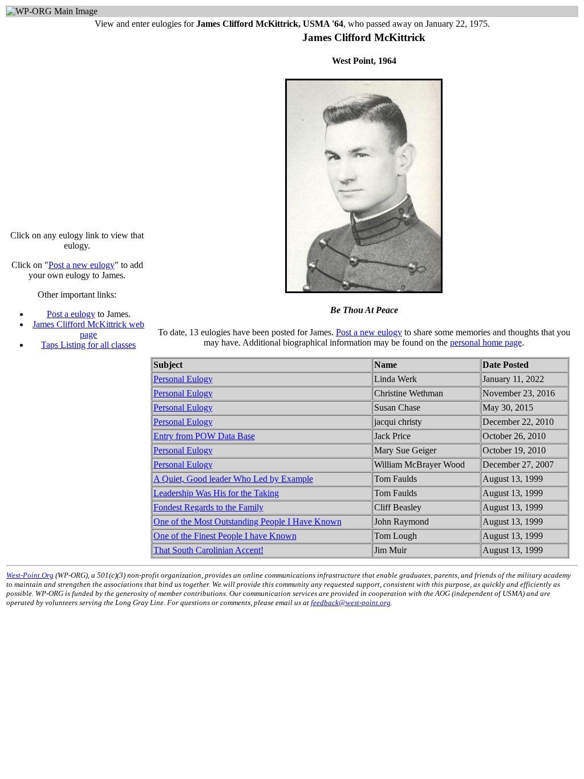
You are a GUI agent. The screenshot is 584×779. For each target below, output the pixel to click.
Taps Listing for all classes (88, 345)
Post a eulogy (71, 314)
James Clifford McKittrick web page (88, 329)
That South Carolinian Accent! (208, 550)
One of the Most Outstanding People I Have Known (247, 521)
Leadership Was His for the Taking (216, 493)
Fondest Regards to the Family (208, 507)
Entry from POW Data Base (204, 436)
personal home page (486, 342)
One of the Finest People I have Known (225, 536)
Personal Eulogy (183, 379)
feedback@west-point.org (351, 602)
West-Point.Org (30, 575)
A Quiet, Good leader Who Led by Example (233, 479)
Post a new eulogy (81, 265)
